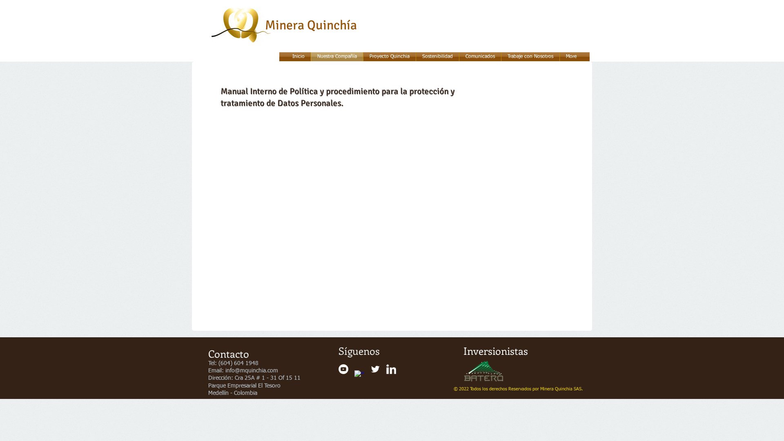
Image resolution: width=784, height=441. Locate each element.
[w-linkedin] (391, 369)
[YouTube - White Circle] (343, 369)
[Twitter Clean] (375, 369)
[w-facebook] (359, 375)
